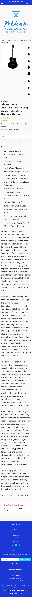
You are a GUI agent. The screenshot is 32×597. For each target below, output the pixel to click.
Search (16, 533)
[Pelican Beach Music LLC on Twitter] (13, 545)
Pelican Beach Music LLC (17, 585)
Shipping (3, 129)
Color (2, 133)
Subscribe (25, 559)
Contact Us (16, 535)
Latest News (16, 524)
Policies (16, 537)
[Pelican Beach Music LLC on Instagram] (19, 545)
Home (2, 40)
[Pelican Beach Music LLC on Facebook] (16, 545)
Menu (4, 4)
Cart (29, 4)
